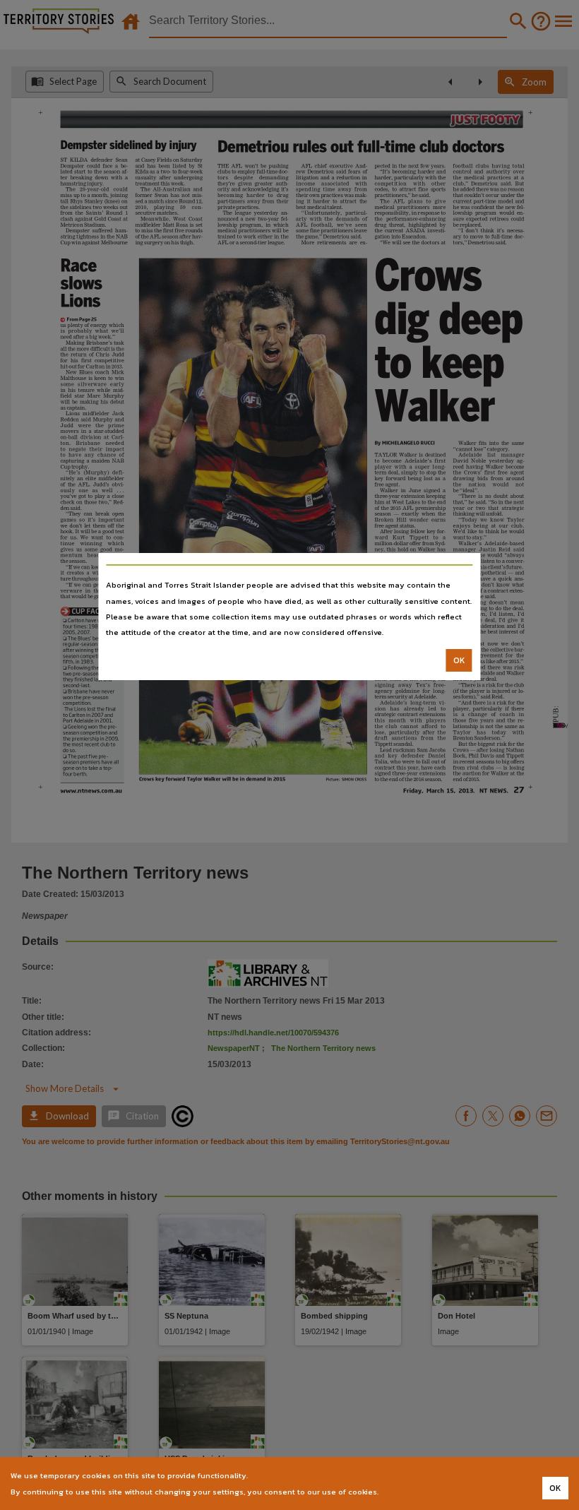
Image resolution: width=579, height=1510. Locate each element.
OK (459, 660)
